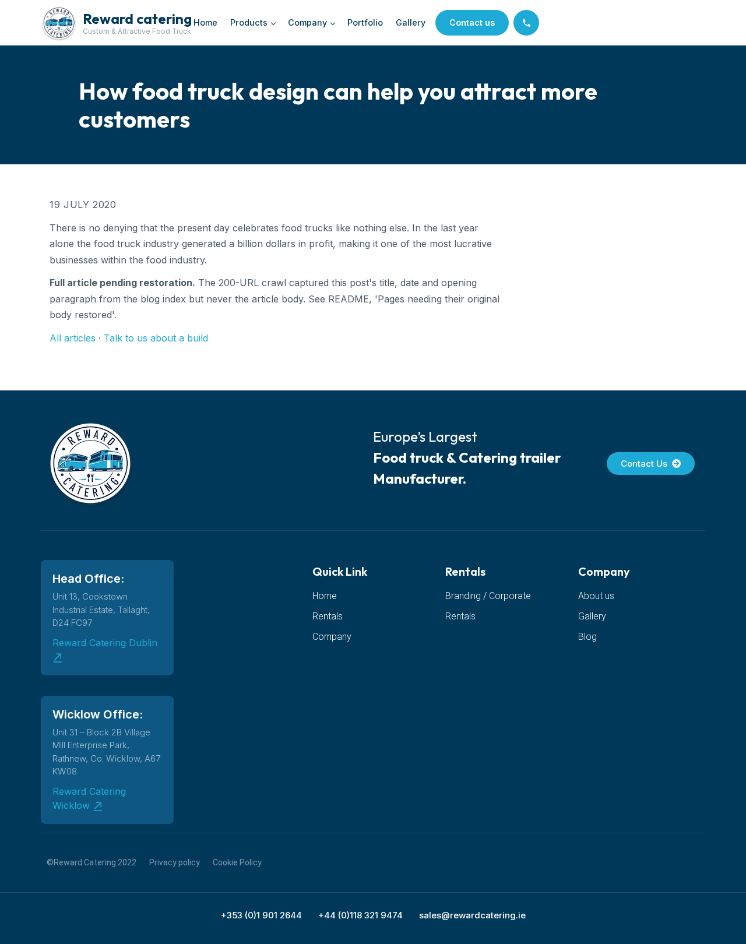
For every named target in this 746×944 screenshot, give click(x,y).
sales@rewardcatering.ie (472, 915)
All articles (73, 338)
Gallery (410, 22)
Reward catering (137, 18)
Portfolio (365, 22)
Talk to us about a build (156, 338)
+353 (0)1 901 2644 (261, 915)
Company (307, 22)
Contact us (472, 22)
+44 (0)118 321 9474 (360, 915)
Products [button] (249, 22)
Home (205, 22)
